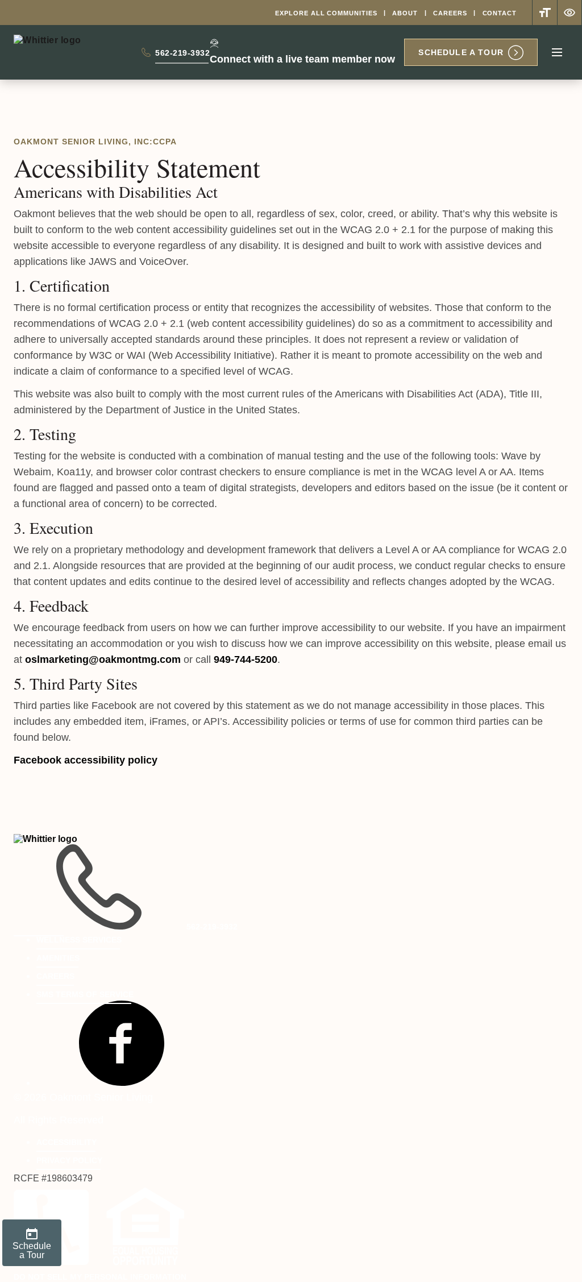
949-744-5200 (245, 659)
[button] (121, 1082)
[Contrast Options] (569, 12)
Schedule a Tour (461, 52)
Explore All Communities (326, 13)
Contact (500, 13)
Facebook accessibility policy (85, 760)
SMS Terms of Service (85, 994)
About (405, 13)
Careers (450, 13)
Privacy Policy (69, 1160)
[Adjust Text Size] (545, 12)
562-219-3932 (182, 55)
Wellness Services (79, 939)
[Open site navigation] (557, 52)
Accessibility (66, 1142)
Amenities (58, 957)
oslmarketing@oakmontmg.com (103, 659)
